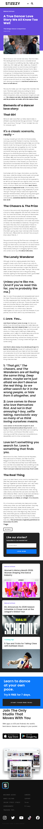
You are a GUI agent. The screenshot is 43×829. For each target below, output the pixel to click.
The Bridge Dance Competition (14, 29)
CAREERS (27, 795)
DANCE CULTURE (8, 798)
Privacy (27, 806)
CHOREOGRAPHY (8, 806)
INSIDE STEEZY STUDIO (11, 802)
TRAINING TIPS (8, 810)
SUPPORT (27, 798)
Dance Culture (8, 11)
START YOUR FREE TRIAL (21, 702)
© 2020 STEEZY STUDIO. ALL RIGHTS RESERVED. (13, 823)
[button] (28, 3)
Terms (26, 802)
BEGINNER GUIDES (9, 795)
